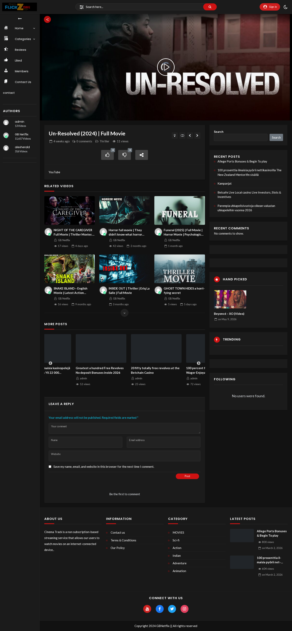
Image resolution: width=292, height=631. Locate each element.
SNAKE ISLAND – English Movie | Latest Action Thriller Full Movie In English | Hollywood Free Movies (74, 291)
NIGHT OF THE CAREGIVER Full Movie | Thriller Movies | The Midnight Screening (73, 232)
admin (19, 122)
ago (61, 141)
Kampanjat (225, 183)
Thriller (104, 141)
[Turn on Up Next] (182, 135)
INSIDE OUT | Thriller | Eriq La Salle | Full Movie (129, 291)
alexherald (22, 147)
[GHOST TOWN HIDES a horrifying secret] (179, 268)
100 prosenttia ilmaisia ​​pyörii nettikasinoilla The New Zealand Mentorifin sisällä (249, 172)
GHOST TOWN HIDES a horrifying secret (184, 291)
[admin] (6, 122)
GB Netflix (21, 134)
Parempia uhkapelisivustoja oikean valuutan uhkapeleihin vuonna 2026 (246, 208)
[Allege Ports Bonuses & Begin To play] (242, 535)
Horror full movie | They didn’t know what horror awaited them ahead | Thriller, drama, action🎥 (126, 232)
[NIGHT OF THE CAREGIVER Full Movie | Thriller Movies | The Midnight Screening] (69, 210)
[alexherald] (6, 148)
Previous (50, 363)
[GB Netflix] (6, 135)
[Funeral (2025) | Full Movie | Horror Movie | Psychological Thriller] (179, 210)
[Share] (141, 155)
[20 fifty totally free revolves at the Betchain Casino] (125, 348)
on (227, 319)
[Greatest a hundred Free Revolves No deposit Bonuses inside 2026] (69, 348)
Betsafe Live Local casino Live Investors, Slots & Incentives (249, 195)
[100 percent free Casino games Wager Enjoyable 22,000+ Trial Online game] (180, 348)
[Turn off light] (175, 135)
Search (218, 131)
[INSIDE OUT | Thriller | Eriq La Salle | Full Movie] (124, 268)
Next (199, 363)
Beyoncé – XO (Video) (229, 313)
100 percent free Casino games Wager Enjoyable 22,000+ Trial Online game (176, 370)
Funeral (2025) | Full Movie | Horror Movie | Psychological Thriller (184, 232)
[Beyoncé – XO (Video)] (230, 299)
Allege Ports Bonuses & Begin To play (242, 161)
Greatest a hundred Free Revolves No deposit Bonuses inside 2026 (68, 370)
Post (187, 476)
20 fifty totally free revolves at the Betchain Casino (124, 370)
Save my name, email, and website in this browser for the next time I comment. (103, 466)
